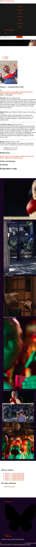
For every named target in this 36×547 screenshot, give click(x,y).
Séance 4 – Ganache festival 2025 (14, 479)
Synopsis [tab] (5, 57)
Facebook (8, 501)
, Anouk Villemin (14, 92)
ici (16, 149)
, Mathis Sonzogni (24, 92)
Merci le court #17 (10, 486)
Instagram (9, 536)
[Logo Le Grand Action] (7, 0)
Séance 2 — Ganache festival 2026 (14, 476)
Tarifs (19, 20)
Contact (20, 26)
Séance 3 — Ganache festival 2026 (14, 475)
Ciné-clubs (20, 16)
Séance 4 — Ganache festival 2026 (14, 473)
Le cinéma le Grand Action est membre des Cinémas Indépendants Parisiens (18, 543)
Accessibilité (19, 10)
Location (19, 23)
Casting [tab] (5, 58)
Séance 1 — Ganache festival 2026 (14, 478)
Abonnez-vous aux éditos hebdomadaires (12, 539)
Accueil (20, 6)
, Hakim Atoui (8, 93)
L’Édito (20, 13)
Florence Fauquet (5, 92)
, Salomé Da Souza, (17, 93)
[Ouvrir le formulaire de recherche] (19, 33)
